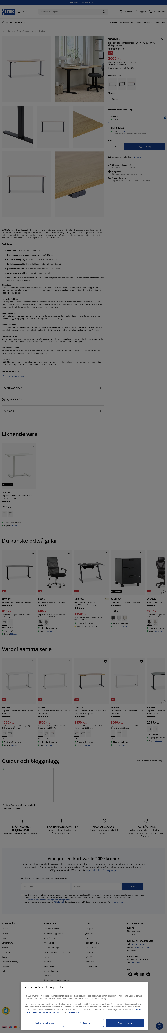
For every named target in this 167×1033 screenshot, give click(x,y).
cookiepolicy (73, 1012)
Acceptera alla (125, 1023)
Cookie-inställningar (44, 1023)
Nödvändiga (86, 1023)
